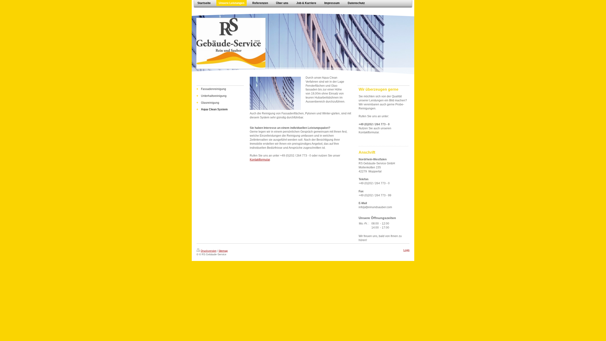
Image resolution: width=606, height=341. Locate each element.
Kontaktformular (260, 159)
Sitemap (223, 250)
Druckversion (208, 250)
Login (406, 250)
